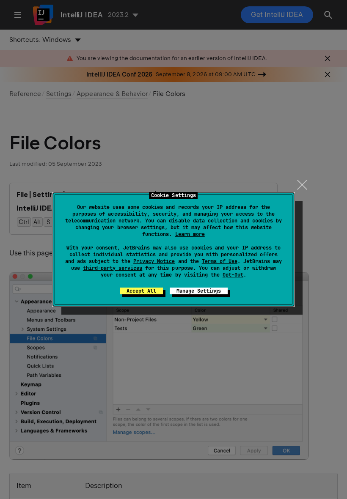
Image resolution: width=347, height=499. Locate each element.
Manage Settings (198, 291)
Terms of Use (219, 261)
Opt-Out (233, 274)
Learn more (190, 234)
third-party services (112, 268)
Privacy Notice (154, 261)
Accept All (141, 291)
